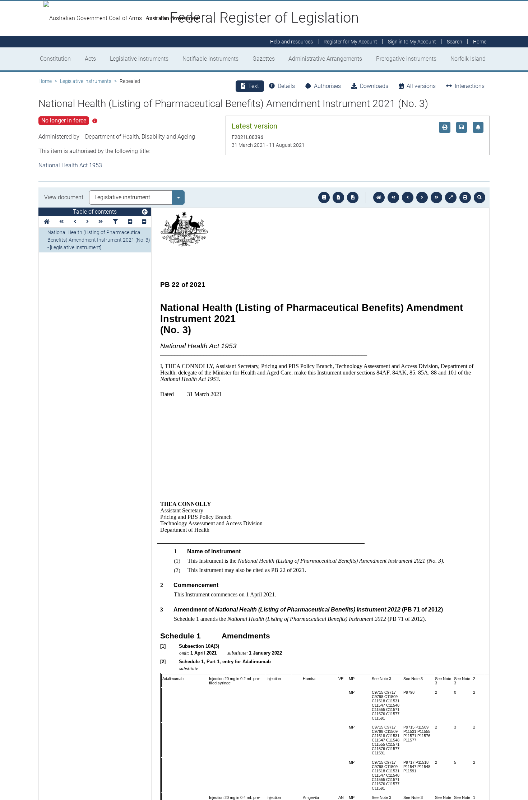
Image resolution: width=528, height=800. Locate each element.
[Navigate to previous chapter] (393, 197)
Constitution (55, 58)
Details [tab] (286, 86)
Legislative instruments (139, 58)
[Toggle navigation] (145, 212)
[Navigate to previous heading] (74, 221)
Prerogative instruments (406, 58)
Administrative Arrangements (325, 58)
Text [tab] (253, 86)
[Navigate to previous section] (407, 197)
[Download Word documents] (352, 197)
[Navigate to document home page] (47, 221)
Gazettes (264, 58)
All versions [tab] (421, 86)
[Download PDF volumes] (338, 197)
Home (45, 81)
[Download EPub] (324, 197)
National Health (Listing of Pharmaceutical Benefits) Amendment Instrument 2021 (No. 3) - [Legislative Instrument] (98, 239)
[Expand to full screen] (451, 197)
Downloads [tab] (374, 86)
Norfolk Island (468, 58)
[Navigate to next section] (422, 197)
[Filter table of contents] (115, 221)
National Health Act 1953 (70, 165)
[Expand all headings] (130, 221)
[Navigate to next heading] (87, 221)
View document (63, 197)
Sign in (412, 42)
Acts (90, 58)
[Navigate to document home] (379, 197)
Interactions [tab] (470, 86)
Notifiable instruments (210, 58)
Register (350, 42)
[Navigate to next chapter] (436, 197)
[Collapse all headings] (144, 221)
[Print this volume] (465, 197)
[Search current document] (479, 197)
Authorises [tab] (327, 86)
